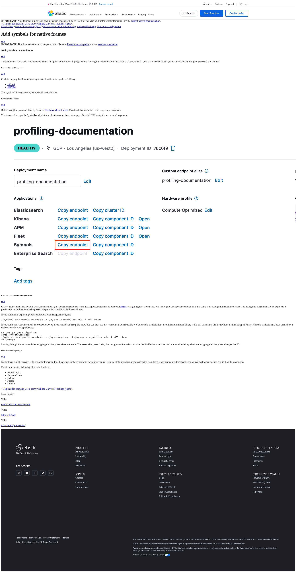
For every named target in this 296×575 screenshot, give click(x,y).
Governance (259, 456)
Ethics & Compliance (169, 496)
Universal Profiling (86, 26)
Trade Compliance (168, 491)
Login (245, 4)
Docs (151, 14)
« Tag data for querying (12, 23)
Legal (161, 478)
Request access (166, 461)
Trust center (164, 482)
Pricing (142, 14)
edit (3, 41)
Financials (258, 461)
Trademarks (21, 538)
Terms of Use (35, 538)
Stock (255, 465)
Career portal (81, 482)
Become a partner (167, 465)
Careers (79, 478)
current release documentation (145, 21)
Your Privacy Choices (156, 555)
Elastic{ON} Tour (262, 482)
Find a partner (166, 451)
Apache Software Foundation (223, 548)
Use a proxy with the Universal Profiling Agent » (48, 23)
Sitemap (65, 538)
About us (207, 4)
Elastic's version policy (78, 44)
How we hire (81, 487)
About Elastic (82, 451)
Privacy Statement (51, 538)
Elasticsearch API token (56, 110)
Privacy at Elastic (167, 487)
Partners (219, 4)
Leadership (80, 456)
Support (230, 4)
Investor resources (261, 451)
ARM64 (11, 87)
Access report (106, 4)
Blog (77, 461)
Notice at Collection (140, 555)
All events (258, 491)
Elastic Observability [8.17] (28, 26)
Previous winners (261, 478)
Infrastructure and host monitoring (59, 26)
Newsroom (80, 465)
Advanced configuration (109, 26)
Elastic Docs (7, 26)
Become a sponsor (262, 487)
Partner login (165, 456)
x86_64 (11, 84)
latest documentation (107, 44)
